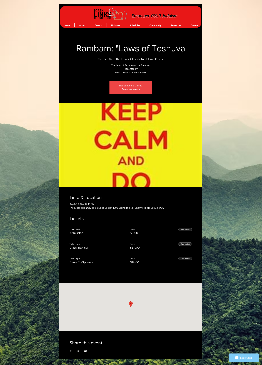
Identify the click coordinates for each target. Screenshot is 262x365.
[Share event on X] (78, 351)
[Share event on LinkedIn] (85, 351)
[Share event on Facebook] (70, 351)
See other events (131, 89)
